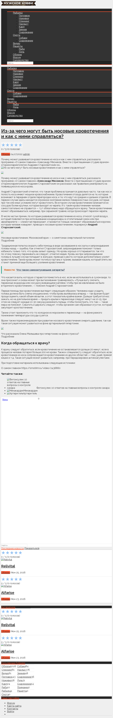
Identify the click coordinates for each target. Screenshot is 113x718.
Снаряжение (26, 32)
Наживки (24, 18)
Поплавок (24, 15)
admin (26, 154)
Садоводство (21, 60)
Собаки (23, 37)
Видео (16, 43)
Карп (22, 26)
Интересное (8, 607)
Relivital (8, 566)
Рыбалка (18, 12)
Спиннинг (24, 21)
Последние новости (12, 548)
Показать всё (31, 548)
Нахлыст (24, 24)
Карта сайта (14, 706)
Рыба (22, 49)
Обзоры (17, 54)
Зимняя (23, 29)
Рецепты (18, 46)
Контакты (12, 708)
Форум (17, 57)
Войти (10, 711)
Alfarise (7, 592)
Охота (16, 35)
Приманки (22, 687)
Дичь (21, 51)
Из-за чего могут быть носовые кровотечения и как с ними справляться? (55, 133)
